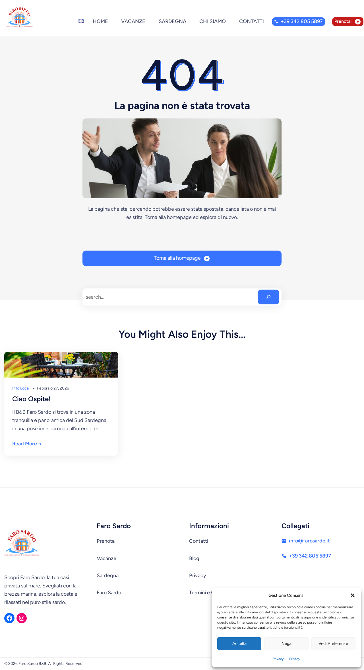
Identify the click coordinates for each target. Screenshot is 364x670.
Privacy (278, 659)
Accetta (239, 643)
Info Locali (21, 388)
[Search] (268, 297)
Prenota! (343, 21)
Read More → (27, 443)
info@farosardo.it (309, 541)
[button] (352, 595)
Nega (286, 643)
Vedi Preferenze (333, 643)
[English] (81, 18)
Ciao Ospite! (31, 399)
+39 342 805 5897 (302, 21)
